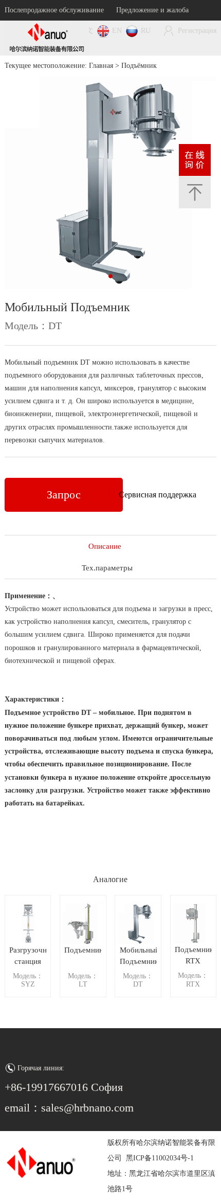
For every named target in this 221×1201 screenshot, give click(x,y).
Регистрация (197, 30)
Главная (101, 65)
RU (146, 30)
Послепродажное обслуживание (54, 10)
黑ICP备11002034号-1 (160, 1158)
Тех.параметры (105, 568)
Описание (104, 546)
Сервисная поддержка (157, 494)
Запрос (64, 494)
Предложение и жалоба (152, 10)
